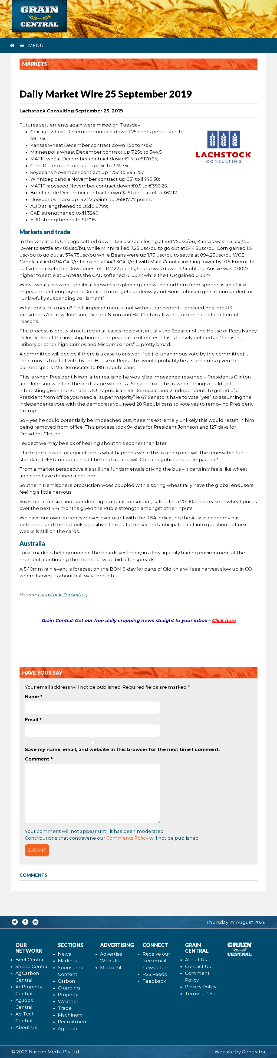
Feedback (154, 981)
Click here (224, 620)
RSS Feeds (155, 974)
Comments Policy (127, 838)
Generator (254, 1051)
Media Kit (111, 967)
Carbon (66, 981)
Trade (65, 1008)
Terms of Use (200, 993)
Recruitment (73, 1021)
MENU (35, 45)
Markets (67, 960)
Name (33, 696)
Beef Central (30, 959)
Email (33, 719)
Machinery (70, 1015)
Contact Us (198, 966)
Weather (68, 1001)
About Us (26, 1027)
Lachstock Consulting (62, 594)
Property (68, 994)
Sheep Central (32, 966)
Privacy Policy (200, 986)
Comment (39, 759)
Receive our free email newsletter (156, 960)
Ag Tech (67, 1028)
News (64, 954)
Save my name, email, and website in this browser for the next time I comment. (122, 749)
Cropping (69, 988)
